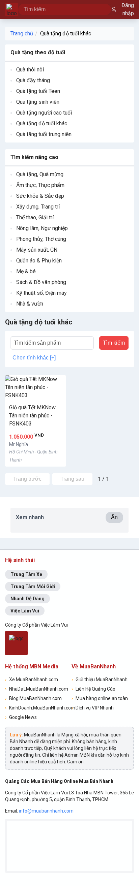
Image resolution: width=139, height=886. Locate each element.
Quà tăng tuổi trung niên (44, 134)
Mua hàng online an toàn (100, 698)
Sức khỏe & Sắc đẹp (40, 196)
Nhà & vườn (29, 303)
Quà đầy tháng (33, 80)
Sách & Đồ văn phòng (41, 282)
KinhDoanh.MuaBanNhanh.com (36, 707)
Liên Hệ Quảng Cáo (93, 689)
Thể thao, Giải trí (35, 217)
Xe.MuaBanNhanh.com (31, 679)
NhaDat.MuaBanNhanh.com (36, 689)
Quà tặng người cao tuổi (44, 112)
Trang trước (27, 479)
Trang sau (72, 479)
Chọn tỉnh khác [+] (34, 357)
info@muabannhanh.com (46, 811)
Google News (21, 717)
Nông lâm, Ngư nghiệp (42, 228)
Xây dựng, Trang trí (38, 206)
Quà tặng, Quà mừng (39, 174)
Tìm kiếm (114, 343)
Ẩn (114, 517)
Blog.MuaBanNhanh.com (33, 698)
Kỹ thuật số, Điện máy (41, 293)
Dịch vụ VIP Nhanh (93, 707)
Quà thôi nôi (30, 69)
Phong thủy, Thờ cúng (41, 239)
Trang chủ (21, 33)
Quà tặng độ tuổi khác (65, 33)
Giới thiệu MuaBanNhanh (100, 679)
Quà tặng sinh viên (37, 102)
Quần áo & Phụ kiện (39, 260)
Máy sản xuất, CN (36, 250)
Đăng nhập (127, 9)
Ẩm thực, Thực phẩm (40, 185)
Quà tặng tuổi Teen (38, 91)
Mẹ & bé (26, 271)
